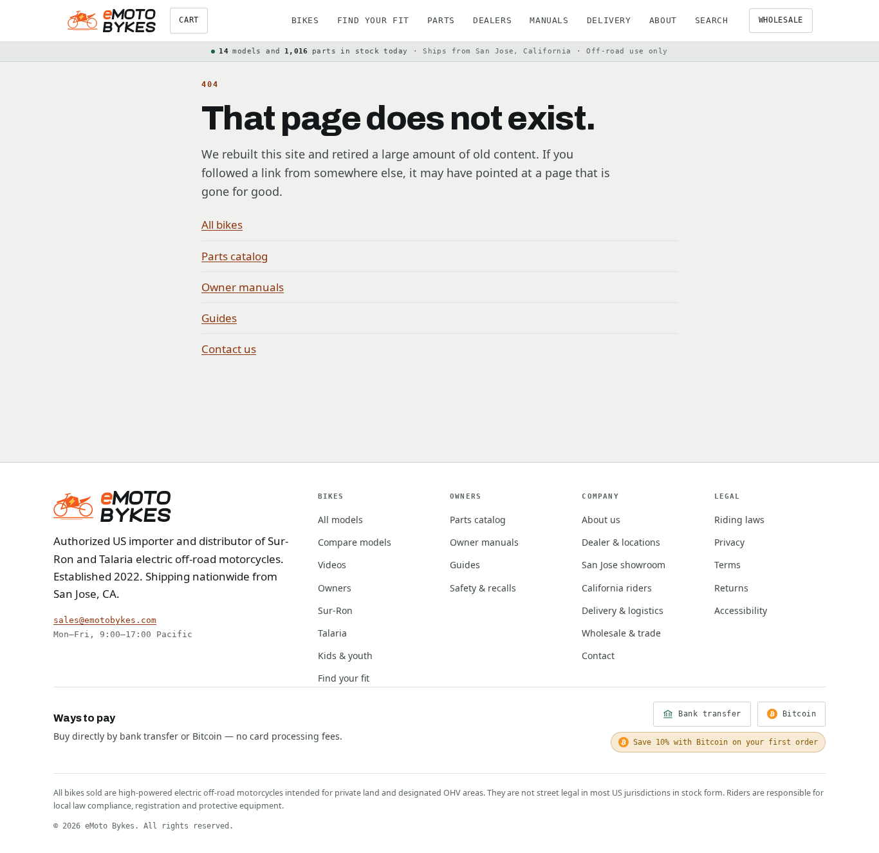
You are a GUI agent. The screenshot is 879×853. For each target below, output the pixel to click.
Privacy (729, 542)
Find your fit (373, 20)
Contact (598, 655)
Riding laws (739, 519)
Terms (727, 565)
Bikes (305, 20)
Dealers (492, 20)
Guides (219, 318)
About (663, 20)
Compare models (354, 542)
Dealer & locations (621, 542)
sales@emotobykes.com (104, 620)
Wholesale (781, 19)
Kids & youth (345, 655)
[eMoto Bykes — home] (111, 21)
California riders (617, 588)
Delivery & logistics (622, 610)
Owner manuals (242, 287)
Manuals (549, 20)
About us (601, 519)
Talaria (332, 633)
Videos (332, 565)
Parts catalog (234, 256)
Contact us (228, 348)
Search (711, 20)
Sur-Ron (335, 610)
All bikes (222, 224)
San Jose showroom (623, 565)
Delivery (609, 20)
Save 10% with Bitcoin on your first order (725, 742)
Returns (731, 588)
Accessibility (740, 610)
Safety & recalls (483, 588)
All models (340, 519)
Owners (334, 588)
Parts (441, 20)
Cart (189, 19)
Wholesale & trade (621, 633)
